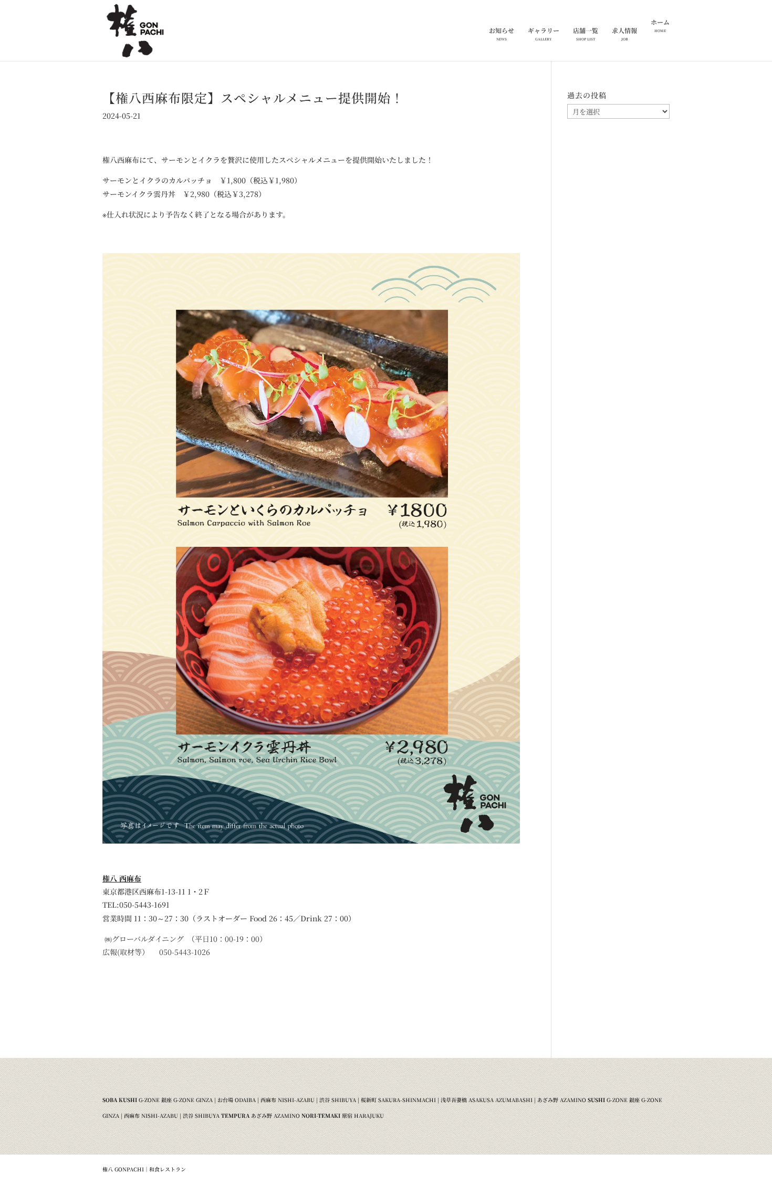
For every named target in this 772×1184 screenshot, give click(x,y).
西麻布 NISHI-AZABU (287, 1100)
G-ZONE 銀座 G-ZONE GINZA (176, 1100)
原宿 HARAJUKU (363, 1115)
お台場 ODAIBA (236, 1100)
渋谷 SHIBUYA (337, 1100)
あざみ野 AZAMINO (561, 1100)
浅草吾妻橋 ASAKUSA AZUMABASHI (487, 1100)
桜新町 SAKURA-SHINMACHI (398, 1100)
